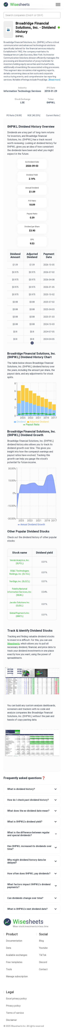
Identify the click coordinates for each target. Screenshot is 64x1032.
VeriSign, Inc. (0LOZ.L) (19, 581)
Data (8, 947)
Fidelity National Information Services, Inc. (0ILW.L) (19, 592)
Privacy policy (13, 1005)
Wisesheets (13, 643)
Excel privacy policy (16, 998)
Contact (43, 969)
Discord (43, 962)
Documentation (14, 940)
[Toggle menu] (58, 4)
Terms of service (15, 1012)
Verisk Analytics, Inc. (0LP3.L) (19, 562)
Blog (41, 940)
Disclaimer (11, 1020)
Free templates (14, 962)
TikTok (42, 955)
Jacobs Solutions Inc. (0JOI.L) (19, 604)
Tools (9, 969)
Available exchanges (16, 955)
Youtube (43, 947)
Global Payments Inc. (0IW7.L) (20, 614)
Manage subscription (17, 976)
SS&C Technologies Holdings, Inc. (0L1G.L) (19, 572)
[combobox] (32, 15)
